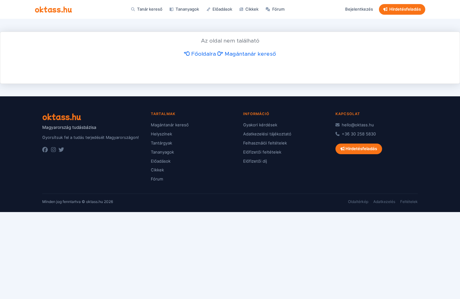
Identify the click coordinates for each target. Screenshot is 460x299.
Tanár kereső (149, 9)
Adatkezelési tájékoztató (267, 133)
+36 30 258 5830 (358, 133)
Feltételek (409, 201)
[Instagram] (53, 150)
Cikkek (251, 9)
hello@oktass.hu (357, 124)
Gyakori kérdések (260, 124)
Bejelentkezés (359, 9)
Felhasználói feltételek (265, 142)
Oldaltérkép (358, 201)
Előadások (222, 9)
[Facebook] (45, 150)
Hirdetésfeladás (405, 9)
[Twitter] (61, 150)
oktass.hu (53, 9)
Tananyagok (187, 9)
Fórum (278, 9)
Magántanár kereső (249, 54)
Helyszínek (161, 133)
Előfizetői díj (255, 161)
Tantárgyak (161, 142)
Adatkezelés (384, 201)
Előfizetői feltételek (262, 152)
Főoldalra (203, 54)
